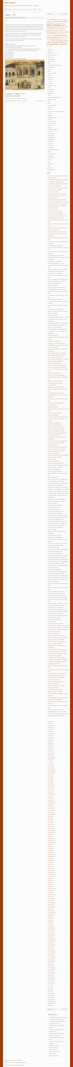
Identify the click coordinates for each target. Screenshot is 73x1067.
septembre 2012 (51, 842)
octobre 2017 (50, 788)
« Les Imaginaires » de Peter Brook (54, 183)
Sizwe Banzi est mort (57, 37)
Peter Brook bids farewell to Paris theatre (56, 473)
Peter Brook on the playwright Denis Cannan (56, 437)
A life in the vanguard (52, 471)
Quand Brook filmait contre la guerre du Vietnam (57, 395)
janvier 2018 (50, 786)
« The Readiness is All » (52, 245)
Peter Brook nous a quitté (53, 213)
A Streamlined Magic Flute (53, 451)
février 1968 (50, 993)
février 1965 (50, 997)
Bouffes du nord (58, 19)
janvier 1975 (50, 981)
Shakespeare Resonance (52, 117)
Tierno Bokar (50, 155)
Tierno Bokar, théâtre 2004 (53, 593)
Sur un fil (49, 405)
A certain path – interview (53, 553)
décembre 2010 (51, 872)
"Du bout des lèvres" (53, 1031)
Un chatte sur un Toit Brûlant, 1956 (55, 713)
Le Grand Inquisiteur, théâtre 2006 (54, 561)
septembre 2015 (51, 802)
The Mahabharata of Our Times (54, 501)
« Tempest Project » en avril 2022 (54, 215)
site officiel (50, 119)
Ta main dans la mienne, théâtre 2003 (55, 603)
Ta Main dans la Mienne (52, 129)
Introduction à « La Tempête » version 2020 (56, 237)
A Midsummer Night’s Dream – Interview (56, 323)
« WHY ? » (50, 285)
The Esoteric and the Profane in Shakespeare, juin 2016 (58, 257)
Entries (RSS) (19, 1060)
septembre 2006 (51, 902)
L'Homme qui (49, 28)
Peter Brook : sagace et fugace (53, 287)
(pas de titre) (50, 567)
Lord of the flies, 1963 (52, 709)
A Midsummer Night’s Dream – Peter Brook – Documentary (16, 100)
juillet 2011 (50, 860)
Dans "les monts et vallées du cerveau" (56, 1029)
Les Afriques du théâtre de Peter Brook (55, 179)
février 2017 (50, 792)
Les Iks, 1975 (50, 679)
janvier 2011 (50, 870)
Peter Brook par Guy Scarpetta (54, 651)
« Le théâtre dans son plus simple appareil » (56, 275)
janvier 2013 (50, 838)
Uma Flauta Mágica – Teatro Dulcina (55, 447)
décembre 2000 (51, 938)
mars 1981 (50, 971)
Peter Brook (9, 2)
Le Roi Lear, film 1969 (52, 689)
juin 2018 (50, 780)
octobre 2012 (50, 840)
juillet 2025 (50, 731)
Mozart (49, 101)
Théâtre (12, 17)
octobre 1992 (50, 959)
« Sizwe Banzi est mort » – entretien (55, 565)
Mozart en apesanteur (52, 457)
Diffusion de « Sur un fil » (53, 381)
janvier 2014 (50, 826)
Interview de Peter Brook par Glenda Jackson (56, 219)
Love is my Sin (61, 30)
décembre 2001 (51, 934)
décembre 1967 (51, 995)
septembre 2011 (51, 856)
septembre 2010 (51, 876)
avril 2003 (50, 924)
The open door (51, 141)
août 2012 (50, 844)
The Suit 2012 (62, 41)
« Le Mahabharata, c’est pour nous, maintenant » (57, 331)
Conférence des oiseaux (52, 55)
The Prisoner (54, 41)
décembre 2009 (51, 888)
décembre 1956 (51, 1003)
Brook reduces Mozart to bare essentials (55, 455)
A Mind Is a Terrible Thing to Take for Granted (57, 349)
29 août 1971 (17, 17)
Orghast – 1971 (51, 683)
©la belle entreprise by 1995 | (10, 1065)
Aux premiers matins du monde (54, 571)
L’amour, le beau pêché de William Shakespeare (57, 539)
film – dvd (30, 9)
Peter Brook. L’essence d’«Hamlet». (55, 625)
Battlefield (53, 19)
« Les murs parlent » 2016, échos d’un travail (56, 319)
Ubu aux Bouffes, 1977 (52, 677)
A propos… (50, 503)
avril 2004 (50, 918)
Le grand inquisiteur (52, 85)
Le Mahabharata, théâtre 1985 (53, 657)
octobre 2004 (50, 914)
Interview (50, 75)
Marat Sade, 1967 (51, 699)
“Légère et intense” (51, 485)
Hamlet (48, 27)
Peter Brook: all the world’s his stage (55, 575)
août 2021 (50, 749)
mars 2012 (50, 850)
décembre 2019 (51, 769)
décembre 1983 (51, 967)
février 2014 (50, 824)
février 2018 (50, 784)
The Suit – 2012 (51, 619)
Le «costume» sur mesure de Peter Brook (56, 417)
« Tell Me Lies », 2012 (52, 403)
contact (39, 9)
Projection (49, 33)
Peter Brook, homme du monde (54, 605)
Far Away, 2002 (51, 617)
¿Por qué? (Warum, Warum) (53, 519)
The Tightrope (50, 147)
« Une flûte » (50, 435)
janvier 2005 (50, 910)
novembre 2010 (51, 874)
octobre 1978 (50, 977)
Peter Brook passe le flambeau (53, 487)
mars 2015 (50, 806)
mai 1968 (50, 991)
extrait (53, 23)
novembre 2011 (51, 854)
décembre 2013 (51, 828)
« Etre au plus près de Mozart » (54, 483)
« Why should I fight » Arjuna (53, 573)
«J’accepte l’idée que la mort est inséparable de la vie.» (58, 251)
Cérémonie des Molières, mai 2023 (54, 205)
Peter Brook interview (52, 607)
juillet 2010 (50, 880)
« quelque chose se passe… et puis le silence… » (57, 419)
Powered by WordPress (20, 1065)
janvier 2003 (50, 926)
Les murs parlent (54, 30)
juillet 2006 (50, 904)
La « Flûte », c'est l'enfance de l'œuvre (56, 1041)
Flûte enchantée (53, 25)
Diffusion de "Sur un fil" (53, 1049)
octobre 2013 (50, 830)
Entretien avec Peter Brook (53, 463)
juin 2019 (50, 775)
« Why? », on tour (51, 283)
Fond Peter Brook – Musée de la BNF (55, 187)
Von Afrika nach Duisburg (53, 551)
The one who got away (52, 639)
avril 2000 (50, 942)
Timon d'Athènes (51, 157)
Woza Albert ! (50, 167)
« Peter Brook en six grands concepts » (55, 201)
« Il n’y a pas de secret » (52, 211)
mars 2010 (50, 886)
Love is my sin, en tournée (53, 527)
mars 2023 (50, 741)
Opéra (67, 32)
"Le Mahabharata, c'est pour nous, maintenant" (58, 1017)
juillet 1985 (50, 965)
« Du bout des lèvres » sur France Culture (56, 305)
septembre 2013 (51, 832)
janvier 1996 (50, 949)
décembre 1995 (51, 951)
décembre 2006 (51, 898)
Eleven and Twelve (51, 61)
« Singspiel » (50, 453)
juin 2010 (50, 882)
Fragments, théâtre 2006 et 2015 (54, 557)
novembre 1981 (51, 969)
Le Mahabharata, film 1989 (53, 653)
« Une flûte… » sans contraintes (54, 491)
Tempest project (62, 39)
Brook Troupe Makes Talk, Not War (55, 697)
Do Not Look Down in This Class (54, 367)
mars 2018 (50, 782)
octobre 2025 (50, 727)
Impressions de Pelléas (56, 26)
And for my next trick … (52, 467)
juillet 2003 (50, 920)
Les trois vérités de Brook (53, 591)
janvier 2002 (50, 932)
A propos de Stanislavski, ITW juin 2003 (56, 599)
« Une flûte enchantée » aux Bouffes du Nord (56, 495)
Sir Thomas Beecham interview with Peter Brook (57, 701)
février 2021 (50, 753)
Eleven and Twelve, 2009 (53, 545)
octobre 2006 (50, 900)
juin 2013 (50, 834)
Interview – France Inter (52, 273)
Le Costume (50, 631)
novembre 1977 (51, 979)
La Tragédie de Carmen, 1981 (53, 661)
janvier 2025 (50, 733)
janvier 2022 (50, 747)
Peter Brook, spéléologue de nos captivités (56, 291)
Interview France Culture (52, 383)
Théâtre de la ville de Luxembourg (54, 531)
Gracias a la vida (51, 373)
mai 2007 (50, 896)
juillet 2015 (50, 804)
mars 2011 (50, 866)
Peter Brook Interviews (52, 217)
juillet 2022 (50, 743)
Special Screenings (51, 327)
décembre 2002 (51, 928)
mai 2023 (50, 739)
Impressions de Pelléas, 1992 (53, 649)
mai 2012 (50, 846)
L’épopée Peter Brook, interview (54, 289)
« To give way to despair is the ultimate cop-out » (57, 301)
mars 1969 (50, 989)
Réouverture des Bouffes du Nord (54, 559)
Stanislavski (65, 37)
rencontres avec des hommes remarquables (56, 111)
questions (50, 459)
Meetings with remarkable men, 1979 (55, 665)
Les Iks (49, 87)
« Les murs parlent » (52, 181)
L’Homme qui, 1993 (52, 643)
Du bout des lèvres (60, 21)
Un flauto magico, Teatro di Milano (55, 515)
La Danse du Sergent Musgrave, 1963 (55, 705)
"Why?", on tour (52, 1053)
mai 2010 (50, 884)
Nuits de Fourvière (51, 461)
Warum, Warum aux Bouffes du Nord (55, 523)
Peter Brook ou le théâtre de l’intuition (55, 583)
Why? (65, 44)
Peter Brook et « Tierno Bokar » (54, 595)
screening (53, 35)
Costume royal (51, 415)
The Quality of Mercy (52, 363)
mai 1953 (50, 1005)
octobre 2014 (50, 812)
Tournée (52, 44)
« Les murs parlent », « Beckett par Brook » (56, 295)
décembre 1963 (51, 999)
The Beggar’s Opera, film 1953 (54, 715)
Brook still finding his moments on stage (56, 465)
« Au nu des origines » (52, 481)
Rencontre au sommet (52, 623)
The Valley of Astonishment (53, 149)
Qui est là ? (53, 33)
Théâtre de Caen (51, 469)
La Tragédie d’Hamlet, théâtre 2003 (55, 609)
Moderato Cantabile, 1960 (53, 711)
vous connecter (13, 98)
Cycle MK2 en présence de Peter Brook (55, 317)
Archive (49, 529)
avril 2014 (50, 820)
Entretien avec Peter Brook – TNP (54, 203)
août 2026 (50, 721)
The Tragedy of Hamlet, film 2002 (54, 615)
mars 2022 (50, 745)
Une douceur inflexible (52, 613)
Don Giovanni (52, 21)
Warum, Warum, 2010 (52, 535)
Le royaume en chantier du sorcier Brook (56, 587)
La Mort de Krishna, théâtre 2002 (54, 611)
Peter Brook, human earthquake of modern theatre (57, 337)
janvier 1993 (50, 955)
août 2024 (50, 735)
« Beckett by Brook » (52, 299)
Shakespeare (58, 35)
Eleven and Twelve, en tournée (54, 525)
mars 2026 (50, 723)
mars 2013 (50, 836)
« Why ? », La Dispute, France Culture (55, 279)
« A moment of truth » (52, 189)
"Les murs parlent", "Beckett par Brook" (56, 1019)
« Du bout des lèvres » (52, 309)
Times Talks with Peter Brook (53, 325)
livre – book (23, 9)
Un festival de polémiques (53, 563)
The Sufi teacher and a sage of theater (55, 597)
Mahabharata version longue (53, 387)
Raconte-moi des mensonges (53, 365)
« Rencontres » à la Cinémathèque (54, 489)
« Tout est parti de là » (52, 505)
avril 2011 (50, 864)
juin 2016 (50, 796)
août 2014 (50, 816)
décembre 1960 (51, 1001)
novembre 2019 (51, 771)
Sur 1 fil (49, 127)
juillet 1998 (50, 947)
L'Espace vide (50, 77)
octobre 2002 (50, 930)
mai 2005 (50, 908)
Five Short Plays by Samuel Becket (60, 23)
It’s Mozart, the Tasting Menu (53, 443)
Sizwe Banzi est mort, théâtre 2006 (54, 555)
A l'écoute (48, 19)
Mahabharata (50, 32)
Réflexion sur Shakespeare (53, 361)
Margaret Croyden (51, 537)
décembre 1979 (51, 973)
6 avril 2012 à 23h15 (52, 425)
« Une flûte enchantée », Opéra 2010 (55, 493)
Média (49, 95)
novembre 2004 (51, 912)
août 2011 (50, 858)
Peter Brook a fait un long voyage (54, 637)
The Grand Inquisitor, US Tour (53, 511)
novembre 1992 (51, 957)
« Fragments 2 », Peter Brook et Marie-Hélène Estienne (58, 241)
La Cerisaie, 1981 (51, 663)
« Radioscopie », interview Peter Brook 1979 (56, 669)
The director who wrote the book (54, 549)
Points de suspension (52, 105)
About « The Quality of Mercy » (54, 353)
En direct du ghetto (51, 569)
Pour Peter (50, 209)
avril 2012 (50, 848)
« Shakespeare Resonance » (53, 255)
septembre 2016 (51, 794)
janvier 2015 (50, 808)
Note (10, 17)
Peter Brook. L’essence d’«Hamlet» (54, 627)
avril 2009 (50, 890)
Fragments (63, 25)
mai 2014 (50, 818)
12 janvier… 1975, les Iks (53, 431)
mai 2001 (50, 936)
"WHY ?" (50, 1039)
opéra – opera (15, 9)
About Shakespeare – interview (54, 355)
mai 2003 (50, 922)
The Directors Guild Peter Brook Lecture (55, 389)
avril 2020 (50, 761)
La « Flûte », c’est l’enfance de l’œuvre (55, 369)
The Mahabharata (51, 139)
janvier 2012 (50, 852)
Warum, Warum (51, 507)
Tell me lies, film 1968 (52, 691)
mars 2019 (50, 777)
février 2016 (50, 800)
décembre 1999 (51, 944)
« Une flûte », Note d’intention (54, 499)
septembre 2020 (51, 757)
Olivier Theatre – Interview (53, 641)
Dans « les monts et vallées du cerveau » (55, 359)
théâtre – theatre (8, 9)
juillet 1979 (50, 975)
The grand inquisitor (52, 137)
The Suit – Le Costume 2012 (53, 427)
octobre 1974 (50, 983)
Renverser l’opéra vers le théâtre (54, 193)
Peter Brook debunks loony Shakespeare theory (57, 409)
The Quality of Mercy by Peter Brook (55, 377)
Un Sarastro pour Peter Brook (53, 441)
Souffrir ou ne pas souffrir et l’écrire (55, 543)
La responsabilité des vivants (53, 329)
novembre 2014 (51, 810)
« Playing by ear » (51, 261)
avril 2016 (50, 798)
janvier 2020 (50, 767)
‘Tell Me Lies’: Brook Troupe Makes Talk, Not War (58, 693)
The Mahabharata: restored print (54, 199)
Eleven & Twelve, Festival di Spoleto (55, 517)
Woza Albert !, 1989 (52, 655)
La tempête (50, 207)
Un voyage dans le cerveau (53, 357)
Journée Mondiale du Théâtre (53, 429)
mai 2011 (50, 862)
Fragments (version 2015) (53, 343)
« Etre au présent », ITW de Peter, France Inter (56, 223)
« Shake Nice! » (51, 341)
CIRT (35, 9)
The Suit (49, 385)
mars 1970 (50, 987)
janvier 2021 (50, 755)
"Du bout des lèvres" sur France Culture (56, 1025)
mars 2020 (50, 763)
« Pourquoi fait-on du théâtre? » (54, 281)
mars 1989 (50, 963)
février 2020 (50, 765)
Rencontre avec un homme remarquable (55, 629)
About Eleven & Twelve (52, 513)
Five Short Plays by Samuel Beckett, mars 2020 (57, 247)
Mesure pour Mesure (52, 99)
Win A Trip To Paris (51, 423)
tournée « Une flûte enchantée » (54, 479)
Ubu (49, 161)
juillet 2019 (50, 773)
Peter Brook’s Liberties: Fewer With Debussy (56, 645)
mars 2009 (50, 892)
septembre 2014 (51, 814)
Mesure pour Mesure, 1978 (53, 675)
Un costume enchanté (52, 413)
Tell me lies (50, 131)
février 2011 (50, 868)
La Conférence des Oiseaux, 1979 (54, 673)
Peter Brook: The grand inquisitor (54, 577)
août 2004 (50, 916)
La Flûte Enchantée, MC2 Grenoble (55, 521)
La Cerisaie (55, 28)
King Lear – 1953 (51, 185)
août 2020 (50, 759)
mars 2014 (50, 822)
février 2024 (50, 737)
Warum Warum (59, 44)
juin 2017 (50, 790)
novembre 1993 (51, 953)
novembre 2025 (51, 725)
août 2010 (50, 878)
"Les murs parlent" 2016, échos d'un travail (57, 1021)
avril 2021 (50, 751)
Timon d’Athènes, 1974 (39, 100)
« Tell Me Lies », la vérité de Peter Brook (56, 399)
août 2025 (50, 729)
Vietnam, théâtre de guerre (53, 393)
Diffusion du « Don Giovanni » (54, 449)
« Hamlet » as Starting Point (53, 635)
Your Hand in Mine (51, 169)
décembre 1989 (51, 961)
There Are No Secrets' (52, 153)
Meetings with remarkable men (59, 32)
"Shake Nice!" (51, 1043)
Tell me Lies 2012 (55, 39)
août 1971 (50, 985)
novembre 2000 (51, 940)
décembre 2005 (51, 906)
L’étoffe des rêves (51, 509)
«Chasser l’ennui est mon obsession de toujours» (57, 233)
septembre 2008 (51, 894)
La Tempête (59, 28)
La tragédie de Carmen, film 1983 (54, 659)
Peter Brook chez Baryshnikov (54, 433)
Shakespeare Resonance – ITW (54, 231)
